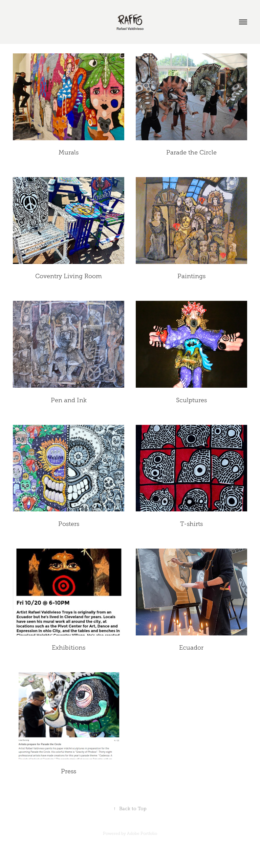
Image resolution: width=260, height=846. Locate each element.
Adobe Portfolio (142, 833)
